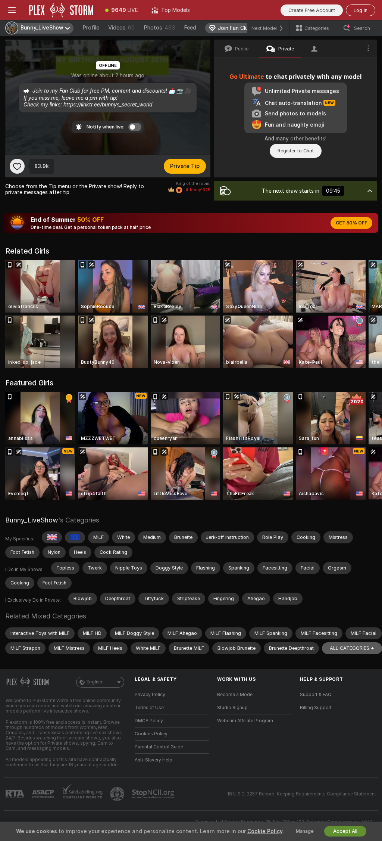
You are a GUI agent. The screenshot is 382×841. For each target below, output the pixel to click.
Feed (190, 27)
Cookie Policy (264, 831)
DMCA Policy (149, 720)
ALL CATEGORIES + (352, 648)
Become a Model (235, 694)
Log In (360, 10)
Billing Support (316, 707)
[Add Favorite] (17, 166)
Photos (159, 27)
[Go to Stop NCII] (154, 793)
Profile (90, 27)
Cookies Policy (151, 733)
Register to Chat (296, 150)
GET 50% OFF (351, 223)
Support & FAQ (316, 694)
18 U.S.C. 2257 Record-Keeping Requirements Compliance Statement (301, 794)
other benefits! (308, 139)
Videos (121, 27)
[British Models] (52, 537)
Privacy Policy (150, 694)
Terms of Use (149, 707)
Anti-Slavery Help (153, 760)
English (94, 682)
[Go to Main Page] (61, 10)
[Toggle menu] (12, 10)
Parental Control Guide (159, 747)
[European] (75, 537)
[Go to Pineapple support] (118, 794)
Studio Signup (232, 707)
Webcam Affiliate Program (245, 720)
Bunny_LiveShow (31, 520)
